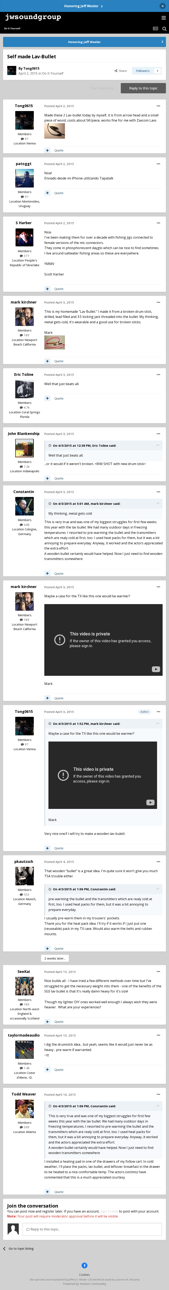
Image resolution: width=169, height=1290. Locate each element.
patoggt (24, 163)
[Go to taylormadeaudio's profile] (24, 1049)
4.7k (26, 407)
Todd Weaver (24, 1094)
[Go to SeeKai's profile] (24, 986)
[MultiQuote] (47, 150)
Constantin (23, 491)
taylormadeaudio (24, 1035)
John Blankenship (24, 433)
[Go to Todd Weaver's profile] (24, 1109)
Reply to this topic (143, 88)
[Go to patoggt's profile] (24, 178)
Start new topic (102, 88)
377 (26, 256)
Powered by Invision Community (84, 1284)
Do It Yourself (52, 73)
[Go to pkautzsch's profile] (24, 876)
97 (26, 139)
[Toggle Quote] (50, 445)
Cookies (84, 1275)
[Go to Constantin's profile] (24, 506)
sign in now (109, 1211)
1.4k (26, 1068)
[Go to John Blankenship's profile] (24, 448)
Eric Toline (23, 374)
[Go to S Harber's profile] (24, 237)
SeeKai (24, 971)
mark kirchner (24, 302)
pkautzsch (23, 861)
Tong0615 (31, 68)
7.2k (26, 466)
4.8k (26, 525)
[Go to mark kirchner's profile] (24, 316)
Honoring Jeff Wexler (81, 6)
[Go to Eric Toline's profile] (24, 389)
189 (26, 335)
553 (26, 894)
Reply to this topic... (45, 1229)
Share (122, 71)
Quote (58, 150)
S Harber (24, 222)
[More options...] (158, 106)
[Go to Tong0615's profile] (11, 70)
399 (26, 1127)
